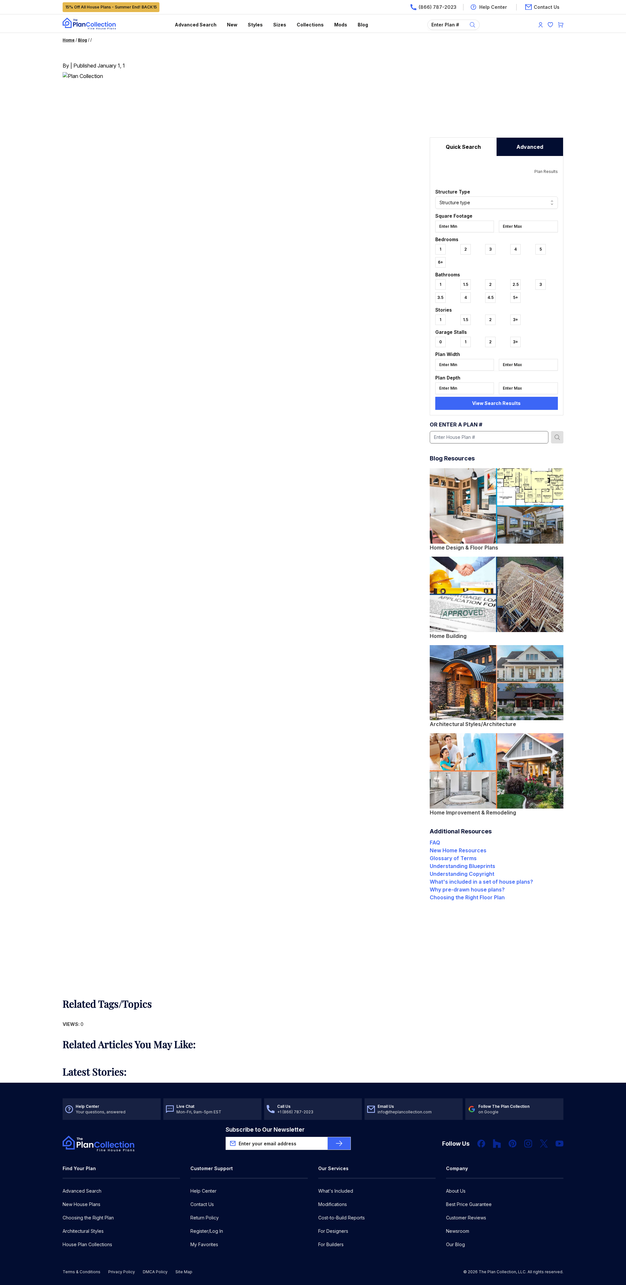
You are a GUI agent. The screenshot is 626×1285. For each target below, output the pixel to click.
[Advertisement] (496, 97)
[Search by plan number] (557, 437)
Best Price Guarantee (469, 1204)
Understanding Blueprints (462, 866)
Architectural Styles (83, 1231)
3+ (515, 319)
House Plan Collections (87, 1244)
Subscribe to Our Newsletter (265, 1129)
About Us (456, 1191)
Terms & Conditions (81, 1271)
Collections (310, 24)
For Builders (331, 1244)
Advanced (529, 147)
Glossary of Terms (453, 858)
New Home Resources (458, 850)
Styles (255, 24)
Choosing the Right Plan (88, 1217)
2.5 (516, 284)
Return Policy (204, 1217)
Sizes (279, 24)
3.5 (440, 297)
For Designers (333, 1231)
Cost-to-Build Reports (341, 1217)
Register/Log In (206, 1231)
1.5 (465, 284)
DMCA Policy (155, 1271)
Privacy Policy (121, 1271)
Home (69, 40)
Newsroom (457, 1231)
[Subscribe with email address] (339, 1143)
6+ (440, 262)
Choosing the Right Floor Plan (467, 897)
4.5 (490, 297)
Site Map (183, 1271)
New (232, 24)
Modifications (332, 1204)
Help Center (203, 1191)
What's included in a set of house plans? (481, 881)
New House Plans (81, 1204)
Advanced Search (195, 24)
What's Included (335, 1191)
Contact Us (202, 1204)
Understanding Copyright (462, 874)
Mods (340, 24)
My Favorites (204, 1244)
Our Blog (455, 1244)
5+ (515, 297)
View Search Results (496, 403)
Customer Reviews (466, 1217)
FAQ (435, 842)
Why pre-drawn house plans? (467, 889)
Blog (363, 24)
